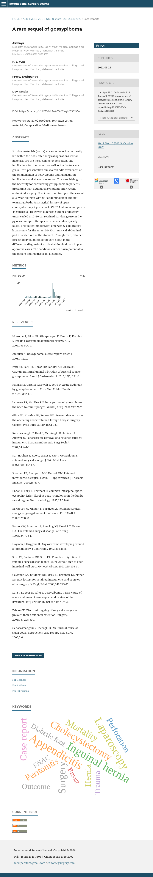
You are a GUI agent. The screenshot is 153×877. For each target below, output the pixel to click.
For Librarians (20, 691)
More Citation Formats (113, 117)
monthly (70, 310)
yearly (81, 310)
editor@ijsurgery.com (61, 863)
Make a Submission (28, 655)
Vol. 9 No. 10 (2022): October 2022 (59, 18)
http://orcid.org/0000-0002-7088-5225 (30, 54)
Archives (29, 18)
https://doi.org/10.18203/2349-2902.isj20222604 (49, 111)
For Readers (19, 679)
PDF (102, 45)
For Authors (19, 685)
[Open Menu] (3, 3)
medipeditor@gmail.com (29, 863)
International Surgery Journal (29, 3)
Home (16, 18)
